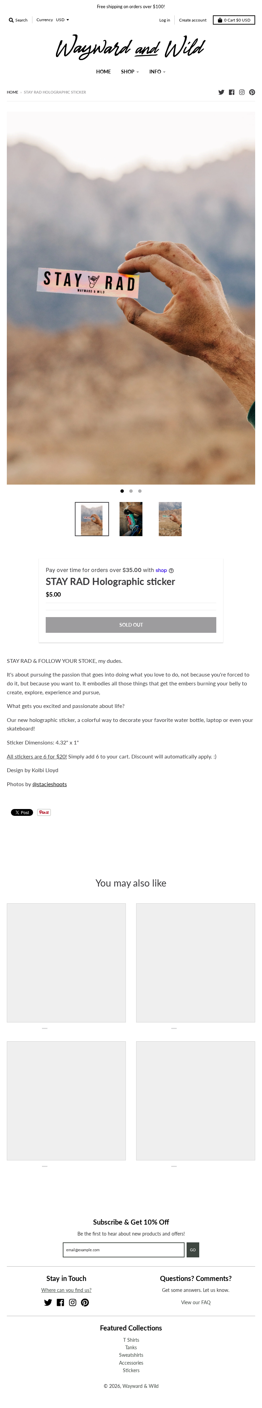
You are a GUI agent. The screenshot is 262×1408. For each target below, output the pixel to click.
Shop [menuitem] (127, 71)
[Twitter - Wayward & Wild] (221, 92)
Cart (237, 20)
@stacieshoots (49, 784)
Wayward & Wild (140, 1386)
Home (12, 92)
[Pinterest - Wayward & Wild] (252, 92)
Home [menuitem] (103, 71)
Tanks (131, 1347)
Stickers (131, 1370)
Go (193, 1249)
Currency (45, 19)
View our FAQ (195, 1302)
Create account (192, 20)
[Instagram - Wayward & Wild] (242, 92)
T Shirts (131, 1340)
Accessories (131, 1363)
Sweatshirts (131, 1355)
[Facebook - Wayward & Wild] (232, 92)
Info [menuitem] (155, 71)
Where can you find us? (66, 1290)
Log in (164, 20)
